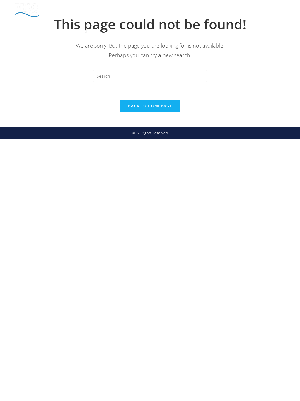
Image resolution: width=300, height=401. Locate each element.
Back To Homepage (150, 105)
